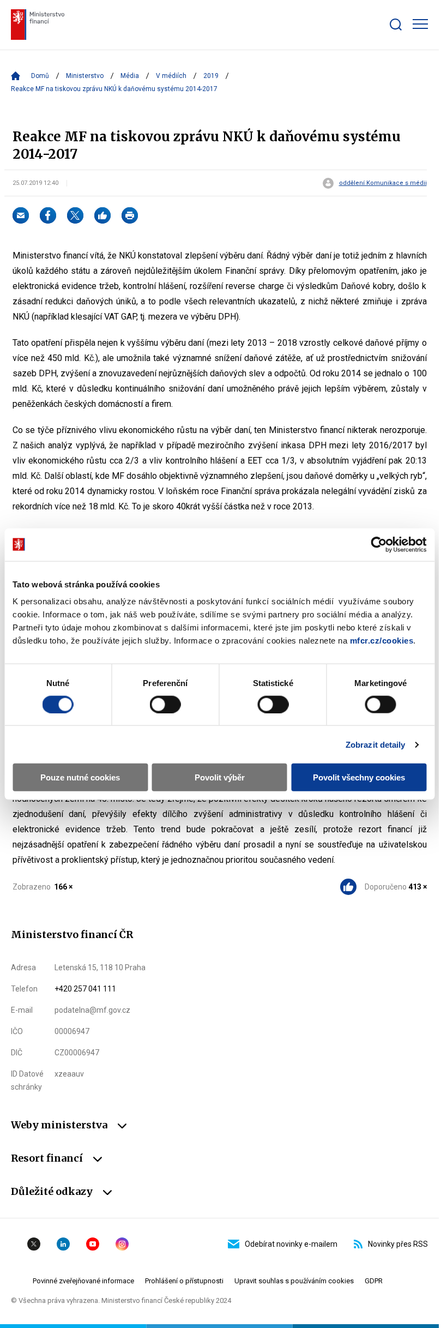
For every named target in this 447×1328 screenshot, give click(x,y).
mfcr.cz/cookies (382, 640)
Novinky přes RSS (398, 1244)
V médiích (171, 76)
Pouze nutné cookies (80, 777)
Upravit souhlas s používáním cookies (294, 1281)
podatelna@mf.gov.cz (92, 1010)
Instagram (122, 1244)
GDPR (374, 1281)
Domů (40, 76)
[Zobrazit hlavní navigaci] (420, 24)
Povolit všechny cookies (359, 777)
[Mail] (21, 215)
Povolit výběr (220, 777)
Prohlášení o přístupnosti (184, 1281)
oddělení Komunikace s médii (383, 183)
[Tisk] (130, 215)
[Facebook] (48, 215)
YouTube (92, 1244)
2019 (211, 76)
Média (129, 76)
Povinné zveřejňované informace (83, 1281)
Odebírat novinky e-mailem (291, 1244)
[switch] (165, 704)
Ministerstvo (85, 76)
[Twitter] (75, 215)
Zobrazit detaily (376, 744)
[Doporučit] (102, 215)
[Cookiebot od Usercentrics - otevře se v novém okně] (378, 544)
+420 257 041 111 (85, 988)
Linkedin (63, 1244)
